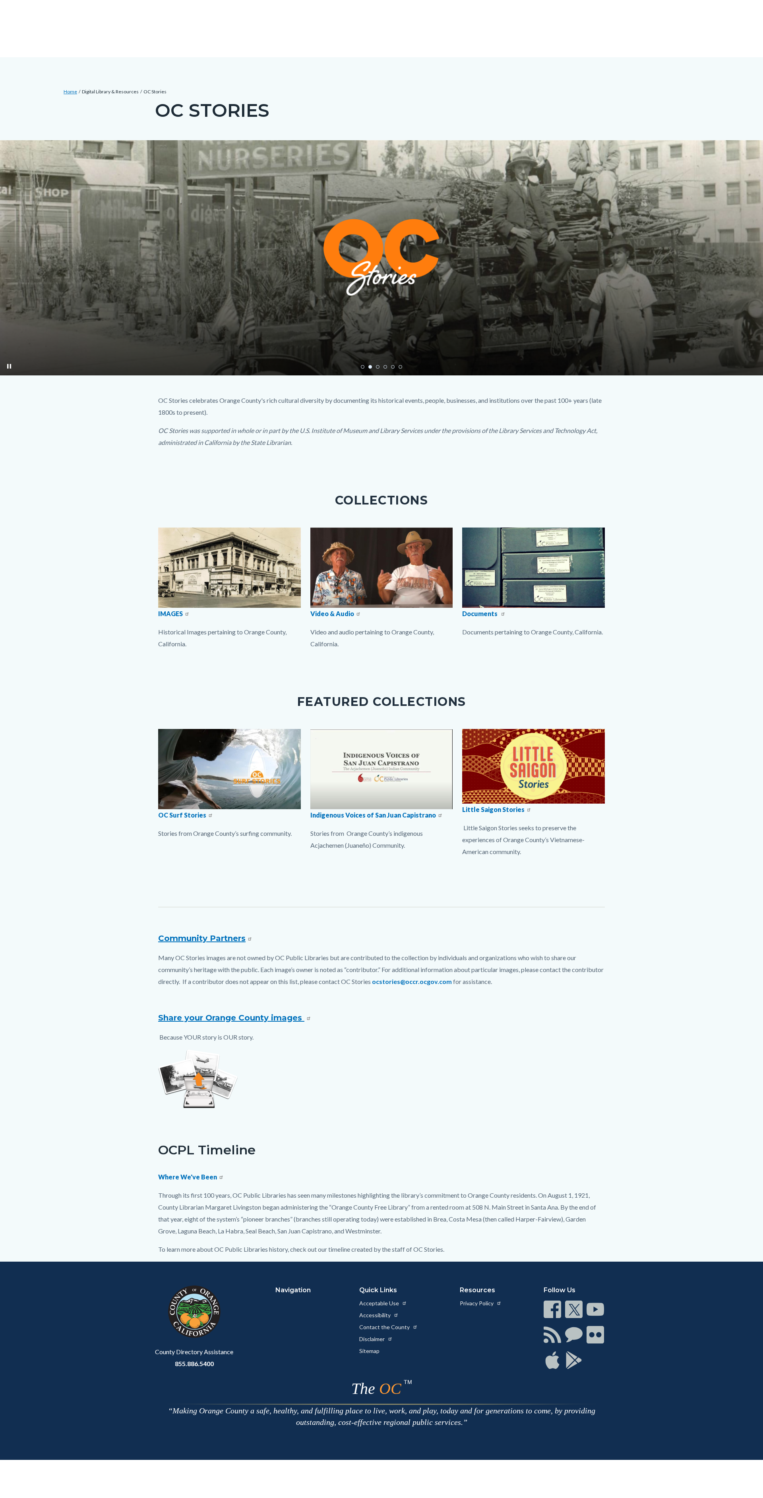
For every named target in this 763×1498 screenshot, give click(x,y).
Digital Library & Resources (110, 92)
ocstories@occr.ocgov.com (412, 981)
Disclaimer (372, 1339)
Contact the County (385, 1327)
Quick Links (378, 1290)
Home (70, 92)
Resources (477, 1290)
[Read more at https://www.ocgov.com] (194, 1311)
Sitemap (369, 1350)
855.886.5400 (194, 1363)
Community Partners (202, 938)
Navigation (293, 1290)
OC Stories (155, 92)
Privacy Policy (477, 1303)
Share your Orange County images (231, 1018)
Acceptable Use (379, 1303)
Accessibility (375, 1315)
